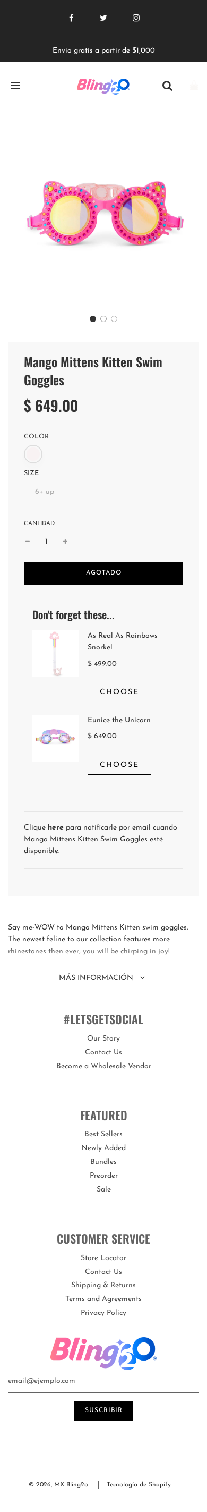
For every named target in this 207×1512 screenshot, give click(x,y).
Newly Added (103, 1148)
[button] (93, 319)
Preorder (104, 1176)
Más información (97, 978)
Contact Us (103, 1053)
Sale (104, 1190)
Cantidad (39, 524)
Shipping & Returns (103, 1285)
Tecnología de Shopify (139, 1485)
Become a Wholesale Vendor (103, 1066)
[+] (65, 542)
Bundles (103, 1162)
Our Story (103, 1039)
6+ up (44, 492)
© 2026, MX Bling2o (58, 1485)
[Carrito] (194, 86)
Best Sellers (103, 1134)
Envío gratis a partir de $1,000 (104, 51)
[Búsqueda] (167, 86)
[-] (27, 542)
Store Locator (103, 1258)
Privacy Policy (103, 1313)
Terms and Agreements (103, 1299)
